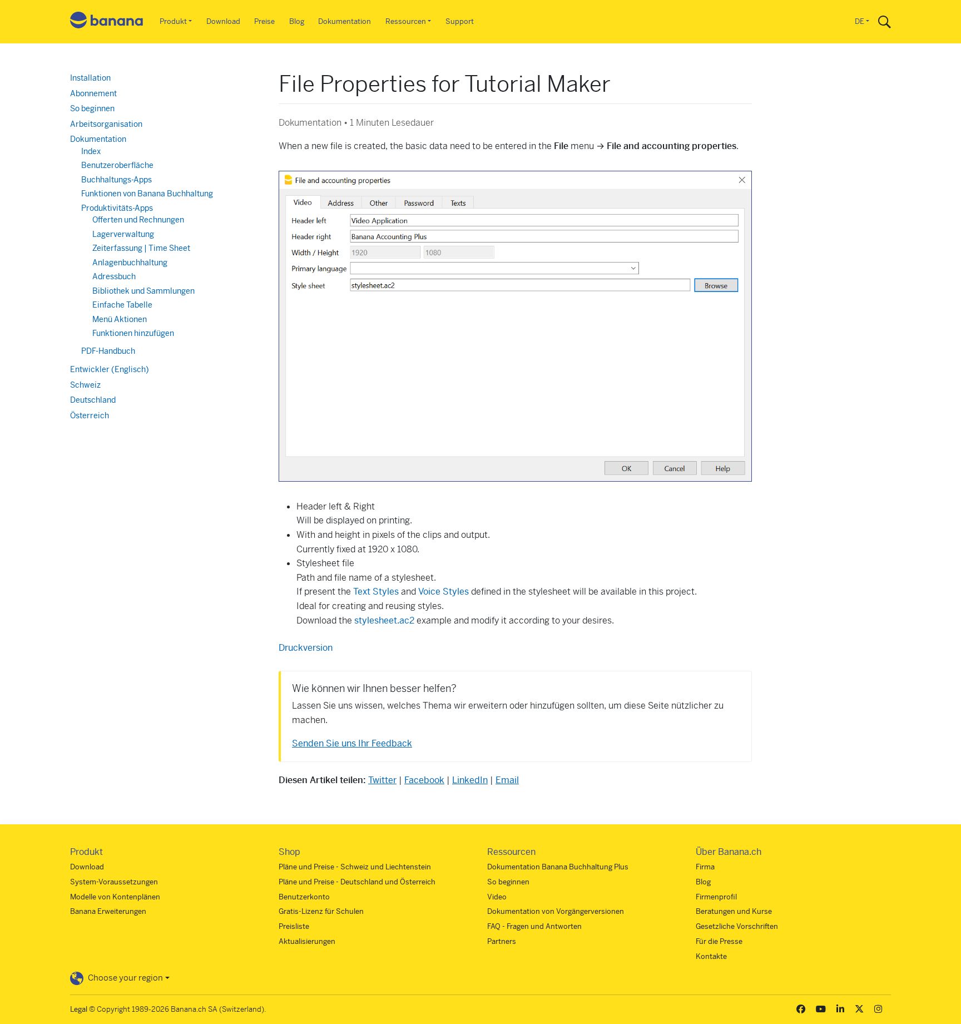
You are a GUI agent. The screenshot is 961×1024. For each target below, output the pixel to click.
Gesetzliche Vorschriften (737, 926)
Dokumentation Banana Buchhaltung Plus (557, 867)
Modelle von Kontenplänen (115, 897)
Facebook (424, 780)
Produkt (173, 21)
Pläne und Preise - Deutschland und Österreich (357, 882)
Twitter (382, 780)
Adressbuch (114, 276)
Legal (78, 1009)
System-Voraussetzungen (114, 882)
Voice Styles (443, 591)
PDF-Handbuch (108, 351)
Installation (90, 78)
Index (91, 151)
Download (223, 21)
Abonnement (93, 93)
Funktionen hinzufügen (133, 333)
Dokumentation (344, 21)
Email (507, 780)
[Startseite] (106, 22)
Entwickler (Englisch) (109, 369)
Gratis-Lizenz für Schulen (321, 911)
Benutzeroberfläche (117, 165)
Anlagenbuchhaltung (129, 263)
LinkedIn (470, 780)
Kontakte (711, 956)
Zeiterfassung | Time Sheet (141, 248)
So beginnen (92, 108)
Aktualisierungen (307, 941)
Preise (264, 21)
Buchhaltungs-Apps (116, 180)
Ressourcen (405, 21)
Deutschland (93, 400)
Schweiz (85, 385)
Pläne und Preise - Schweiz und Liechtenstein (355, 867)
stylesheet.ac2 (384, 620)
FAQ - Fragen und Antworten (534, 926)
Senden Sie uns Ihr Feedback (352, 743)
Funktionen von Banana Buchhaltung (147, 194)
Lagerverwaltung (123, 234)
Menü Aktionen (119, 319)
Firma (705, 867)
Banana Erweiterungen (108, 911)
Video (497, 897)
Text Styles (376, 591)
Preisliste (294, 926)
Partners (501, 941)
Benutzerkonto (304, 897)
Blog (296, 21)
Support (459, 21)
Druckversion (306, 648)
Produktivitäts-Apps (117, 208)
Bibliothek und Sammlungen (143, 291)
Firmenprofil (716, 897)
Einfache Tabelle (122, 305)
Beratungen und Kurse (734, 911)
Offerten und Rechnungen (138, 220)
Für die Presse (719, 941)
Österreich (89, 415)
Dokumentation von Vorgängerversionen (555, 911)
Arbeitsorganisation (106, 124)
